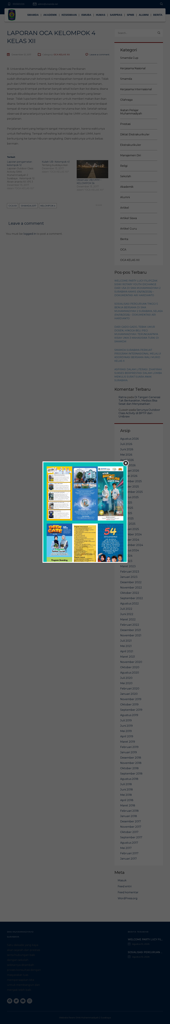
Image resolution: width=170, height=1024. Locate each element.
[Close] (126, 463)
